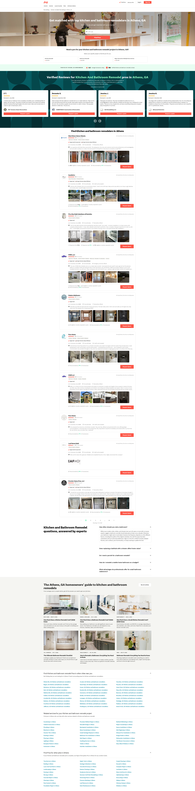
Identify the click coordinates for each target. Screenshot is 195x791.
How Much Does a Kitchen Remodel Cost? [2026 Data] (59, 621)
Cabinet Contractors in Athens (52, 724)
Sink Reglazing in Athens (123, 730)
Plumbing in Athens (49, 727)
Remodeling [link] (46, 9)
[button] (74, 156)
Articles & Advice (71, 6)
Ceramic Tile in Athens (50, 733)
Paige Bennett (84, 652)
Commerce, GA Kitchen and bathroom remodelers (93, 693)
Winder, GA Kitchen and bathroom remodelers (92, 695)
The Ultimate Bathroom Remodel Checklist (58, 655)
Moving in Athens (48, 775)
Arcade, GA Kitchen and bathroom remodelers (92, 682)
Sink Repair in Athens (86, 738)
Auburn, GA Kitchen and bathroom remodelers (129, 698)
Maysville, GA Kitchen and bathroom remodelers (129, 690)
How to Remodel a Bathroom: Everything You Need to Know (97, 656)
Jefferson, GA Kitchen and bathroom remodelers (57, 706)
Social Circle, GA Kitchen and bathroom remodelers (130, 706)
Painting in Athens (49, 735)
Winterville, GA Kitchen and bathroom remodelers (57, 682)
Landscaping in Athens (50, 769)
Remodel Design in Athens (87, 724)
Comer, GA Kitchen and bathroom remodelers (92, 687)
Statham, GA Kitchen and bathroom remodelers (57, 701)
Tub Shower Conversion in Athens (125, 741)
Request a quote (25, 113)
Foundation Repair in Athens (51, 786)
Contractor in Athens (49, 746)
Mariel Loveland (85, 617)
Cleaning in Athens (49, 780)
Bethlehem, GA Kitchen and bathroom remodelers (93, 704)
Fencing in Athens (48, 772)
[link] (5, 109)
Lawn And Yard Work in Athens (52, 766)
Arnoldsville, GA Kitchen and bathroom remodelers (58, 698)
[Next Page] (114, 520)
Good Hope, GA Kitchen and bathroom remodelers (93, 684)
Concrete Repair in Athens (51, 777)
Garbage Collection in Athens (88, 764)
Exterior (51, 6)
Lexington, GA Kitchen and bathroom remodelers (93, 698)
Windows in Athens (121, 786)
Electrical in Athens (49, 730)
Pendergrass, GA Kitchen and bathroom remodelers (94, 706)
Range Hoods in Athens (122, 735)
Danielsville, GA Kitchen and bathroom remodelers (94, 690)
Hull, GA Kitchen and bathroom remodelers (55, 690)
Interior (46, 6)
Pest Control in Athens (50, 783)
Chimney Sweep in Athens (123, 783)
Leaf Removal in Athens (86, 783)
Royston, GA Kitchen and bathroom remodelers (129, 684)
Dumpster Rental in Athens (51, 743)
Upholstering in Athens (122, 775)
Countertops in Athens (50, 722)
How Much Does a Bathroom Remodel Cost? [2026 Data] (96, 621)
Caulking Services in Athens (87, 741)
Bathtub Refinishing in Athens (124, 722)
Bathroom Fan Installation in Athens (90, 735)
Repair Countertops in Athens (124, 724)
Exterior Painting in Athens (87, 769)
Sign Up (147, 2)
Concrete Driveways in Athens (88, 766)
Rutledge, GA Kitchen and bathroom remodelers (129, 701)
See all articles (145, 585)
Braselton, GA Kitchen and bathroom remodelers (129, 695)
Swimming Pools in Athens (87, 777)
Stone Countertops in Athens (88, 730)
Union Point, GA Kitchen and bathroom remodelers (130, 687)
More (65, 6)
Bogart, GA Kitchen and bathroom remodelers (56, 684)
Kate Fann (46, 617)
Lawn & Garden (58, 6)
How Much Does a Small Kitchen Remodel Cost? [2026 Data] (132, 621)
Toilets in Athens (84, 743)
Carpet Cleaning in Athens (123, 761)
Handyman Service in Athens (88, 772)
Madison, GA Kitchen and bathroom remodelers (129, 704)
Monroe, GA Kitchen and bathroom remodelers (92, 701)
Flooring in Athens (49, 738)
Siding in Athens (120, 780)
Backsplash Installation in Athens (89, 727)
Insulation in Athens (121, 769)
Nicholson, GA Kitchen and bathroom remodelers (57, 687)
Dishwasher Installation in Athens (125, 738)
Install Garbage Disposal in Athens (89, 733)
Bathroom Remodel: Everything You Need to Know (133, 655)
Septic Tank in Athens (86, 761)
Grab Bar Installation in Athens (88, 746)
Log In (139, 2)
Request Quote (127, 166)
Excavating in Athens (122, 777)
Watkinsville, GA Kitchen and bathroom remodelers (58, 693)
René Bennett (120, 617)
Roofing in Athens (48, 764)
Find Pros (97, 37)
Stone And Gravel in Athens (123, 772)
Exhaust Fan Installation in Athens (125, 733)
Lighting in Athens (49, 741)
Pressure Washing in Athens (87, 780)
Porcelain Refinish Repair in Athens (89, 722)
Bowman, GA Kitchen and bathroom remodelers (129, 693)
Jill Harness (47, 652)
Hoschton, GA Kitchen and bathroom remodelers (129, 682)
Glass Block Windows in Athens (125, 743)
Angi (118, 652)
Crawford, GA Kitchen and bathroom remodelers (57, 704)
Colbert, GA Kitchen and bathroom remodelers (56, 695)
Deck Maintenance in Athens (87, 786)
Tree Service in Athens (50, 761)
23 (109, 520)
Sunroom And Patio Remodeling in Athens (91, 775)
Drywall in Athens (121, 764)
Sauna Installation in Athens (124, 727)
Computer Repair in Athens (123, 766)
